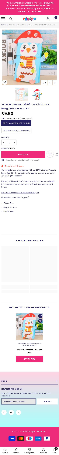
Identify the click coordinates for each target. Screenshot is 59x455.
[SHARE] (56, 154)
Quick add (29, 359)
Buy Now (23, 154)
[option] (29, 57)
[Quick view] (40, 321)
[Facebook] (4, 412)
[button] (49, 82)
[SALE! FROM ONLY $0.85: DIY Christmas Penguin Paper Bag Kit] (29, 326)
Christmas (22, 25)
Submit (47, 401)
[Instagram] (11, 412)
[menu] (3, 18)
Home (3, 25)
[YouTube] (18, 412)
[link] (50, 154)
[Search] (10, 18)
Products (12, 25)
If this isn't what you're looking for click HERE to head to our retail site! (29, 10)
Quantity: (5, 137)
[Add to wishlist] (40, 316)
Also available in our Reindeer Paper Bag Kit (20, 192)
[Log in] (48, 18)
